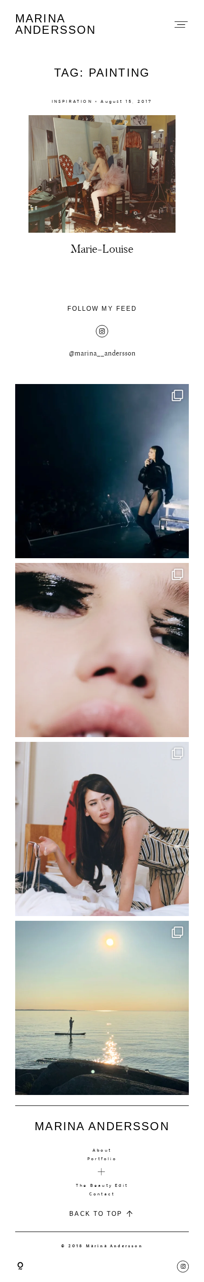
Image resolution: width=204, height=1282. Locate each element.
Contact (102, 1194)
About (102, 1150)
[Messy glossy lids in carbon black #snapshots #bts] (102, 650)
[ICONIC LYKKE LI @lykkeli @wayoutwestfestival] (102, 471)
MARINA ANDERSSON (55, 24)
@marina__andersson (102, 353)
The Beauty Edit (102, 1185)
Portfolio (102, 1158)
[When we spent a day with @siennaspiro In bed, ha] (102, 829)
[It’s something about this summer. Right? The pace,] (102, 1008)
